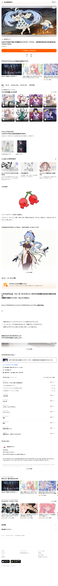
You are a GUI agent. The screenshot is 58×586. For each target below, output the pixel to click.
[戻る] (2, 2)
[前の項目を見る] (52, 159)
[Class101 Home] (8, 2)
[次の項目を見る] (55, 159)
